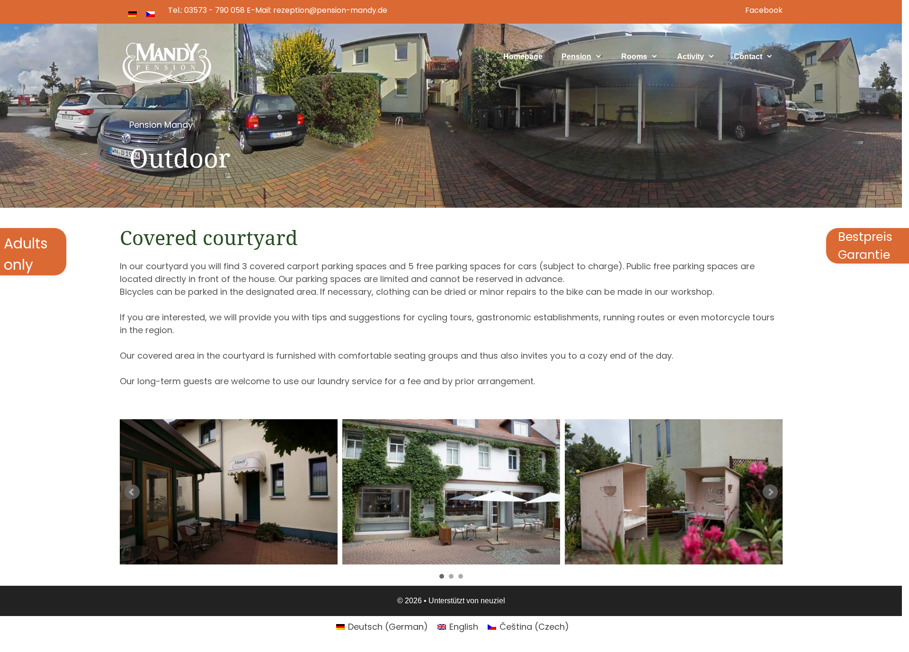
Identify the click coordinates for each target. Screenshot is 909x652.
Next (770, 492)
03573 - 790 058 (214, 10)
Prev (132, 492)
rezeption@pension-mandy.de (330, 10)
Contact (748, 57)
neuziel (493, 601)
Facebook (764, 10)
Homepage (523, 57)
